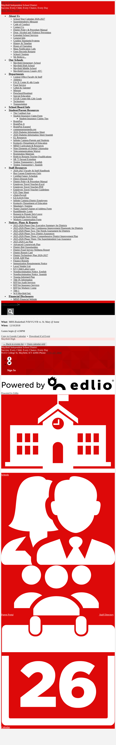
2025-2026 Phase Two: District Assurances (33, 233)
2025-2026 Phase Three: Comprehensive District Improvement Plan (45, 236)
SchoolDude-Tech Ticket (25, 217)
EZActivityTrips (21, 198)
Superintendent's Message (25, 21)
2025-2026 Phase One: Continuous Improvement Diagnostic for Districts (48, 228)
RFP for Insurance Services (26, 285)
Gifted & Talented (22, 87)
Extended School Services (25, 35)
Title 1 (16, 290)
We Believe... (19, 57)
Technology (19, 101)
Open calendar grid (36, 344)
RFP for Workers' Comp (24, 288)
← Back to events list (13, 344)
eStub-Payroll (19, 195)
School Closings (21, 54)
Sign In (11, 370)
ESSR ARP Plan (21, 258)
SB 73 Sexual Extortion (24, 159)
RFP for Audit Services (24, 282)
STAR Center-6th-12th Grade (27, 98)
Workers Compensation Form (27, 219)
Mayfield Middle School (25, 68)
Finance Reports (21, 260)
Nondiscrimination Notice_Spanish (30, 274)
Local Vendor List (22, 266)
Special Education (22, 96)
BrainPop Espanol (22, 126)
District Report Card (23, 252)
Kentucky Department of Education (30, 143)
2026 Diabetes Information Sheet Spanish (33, 135)
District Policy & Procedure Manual (30, 30)
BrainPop (17, 121)
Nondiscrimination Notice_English (29, 271)
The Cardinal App (22, 113)
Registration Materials (23, 154)
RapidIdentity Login (23, 211)
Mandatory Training (22, 206)
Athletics (17, 79)
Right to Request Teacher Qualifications (32, 156)
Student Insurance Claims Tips (33, 118)
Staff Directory (106, 614)
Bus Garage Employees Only (27, 173)
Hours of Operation (22, 46)
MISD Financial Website (25, 299)
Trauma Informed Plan (24, 277)
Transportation (20, 104)
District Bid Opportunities (25, 247)
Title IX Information (22, 279)
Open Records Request (24, 51)
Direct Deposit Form (23, 178)
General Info (19, 38)
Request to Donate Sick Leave (27, 214)
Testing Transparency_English (27, 162)
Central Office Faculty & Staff (27, 77)
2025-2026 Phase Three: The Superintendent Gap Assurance (42, 239)
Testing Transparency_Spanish (27, 164)
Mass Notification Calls (24, 49)
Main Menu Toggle (10, 10)
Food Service (19, 85)
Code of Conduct (21, 24)
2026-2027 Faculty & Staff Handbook (31, 170)
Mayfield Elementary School (27, 63)
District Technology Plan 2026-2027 (30, 255)
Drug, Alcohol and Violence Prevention (32, 32)
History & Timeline (22, 43)
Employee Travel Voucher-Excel (28, 184)
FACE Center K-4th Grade (26, 82)
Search (10, 311)
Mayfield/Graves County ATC (27, 71)
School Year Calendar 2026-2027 (29, 19)
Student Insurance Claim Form (27, 116)
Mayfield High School (24, 65)
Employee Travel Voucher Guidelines (31, 189)
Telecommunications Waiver (26, 151)
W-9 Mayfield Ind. (22, 293)
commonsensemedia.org (24, 129)
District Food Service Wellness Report (31, 250)
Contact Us (18, 27)
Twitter (9, 363)
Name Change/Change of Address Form (32, 208)
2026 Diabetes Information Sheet (29, 132)
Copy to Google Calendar (13, 336)
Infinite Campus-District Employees (30, 200)
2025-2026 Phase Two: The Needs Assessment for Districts (41, 231)
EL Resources (20, 137)
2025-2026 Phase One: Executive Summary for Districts (40, 225)
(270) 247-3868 (54, 353)
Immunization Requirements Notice (30, 263)
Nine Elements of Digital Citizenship (30, 148)
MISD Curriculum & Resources (28, 145)
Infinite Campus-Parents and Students (31, 140)
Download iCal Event (39, 336)
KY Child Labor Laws (24, 269)
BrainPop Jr (19, 124)
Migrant (17, 90)
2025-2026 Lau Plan (23, 241)
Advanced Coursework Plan (26, 244)
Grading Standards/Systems (26, 40)
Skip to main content (11, 2)
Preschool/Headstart (22, 93)
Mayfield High (8, 339)
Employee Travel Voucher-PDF (28, 187)
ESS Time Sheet (21, 192)
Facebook (9, 359)
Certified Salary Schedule (25, 176)
